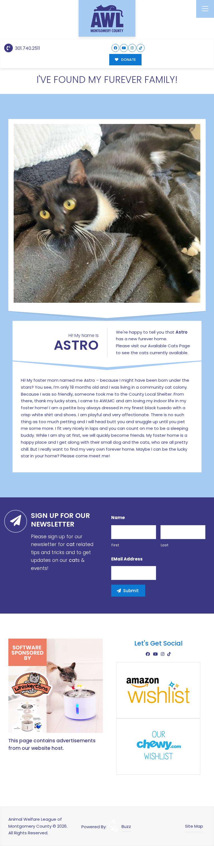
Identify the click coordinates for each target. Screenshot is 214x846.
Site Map (194, 826)
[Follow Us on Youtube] (124, 48)
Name (118, 517)
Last (165, 545)
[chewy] (158, 746)
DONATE (128, 59)
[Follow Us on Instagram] (132, 48)
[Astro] (106, 213)
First (115, 545)
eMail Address (127, 559)
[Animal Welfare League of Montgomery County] (107, 18)
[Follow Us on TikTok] (141, 48)
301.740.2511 (27, 48)
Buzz (126, 826)
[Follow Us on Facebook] (115, 48)
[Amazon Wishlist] (158, 690)
